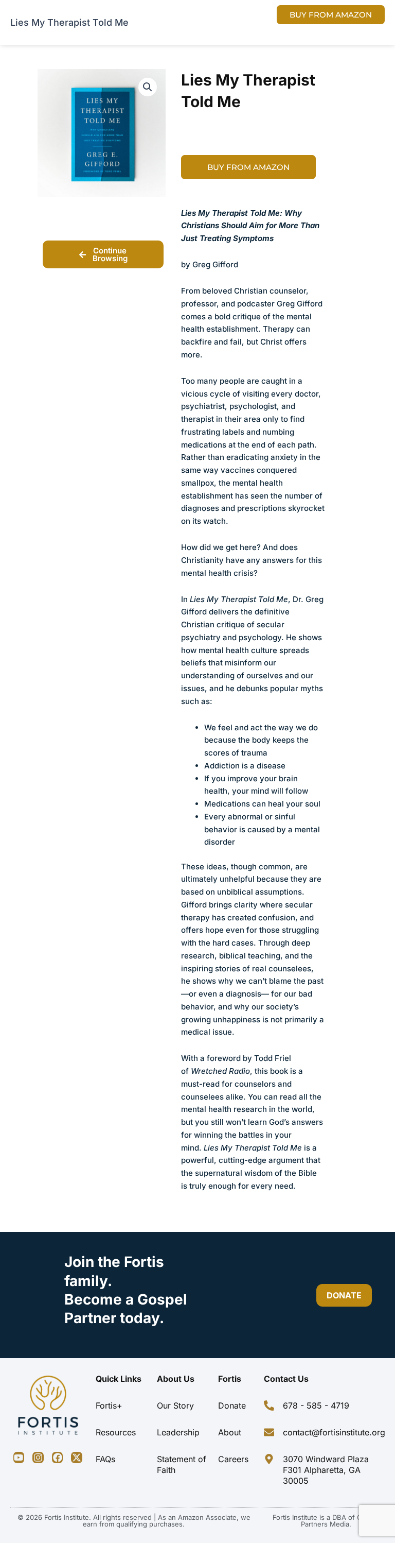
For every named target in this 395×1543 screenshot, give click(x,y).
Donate (232, 1405)
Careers (233, 1459)
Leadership (178, 1432)
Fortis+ (109, 1405)
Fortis (229, 1379)
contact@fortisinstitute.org (334, 1432)
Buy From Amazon (248, 167)
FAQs (105, 1459)
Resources (116, 1432)
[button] (147, 87)
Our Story (175, 1405)
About (229, 1432)
